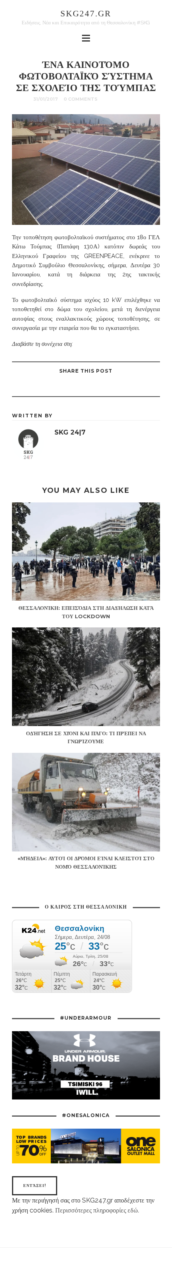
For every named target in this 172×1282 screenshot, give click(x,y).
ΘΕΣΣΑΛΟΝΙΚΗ (121, 99)
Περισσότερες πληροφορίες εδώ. (97, 1210)
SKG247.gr (85, 13)
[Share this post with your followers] (95, 387)
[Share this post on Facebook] (115, 387)
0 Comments (81, 99)
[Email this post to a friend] (55, 387)
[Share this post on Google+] (75, 387)
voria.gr (85, 343)
